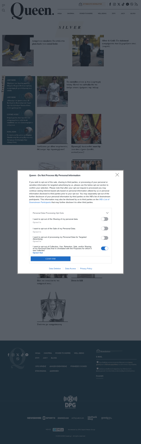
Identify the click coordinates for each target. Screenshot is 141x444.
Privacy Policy (86, 268)
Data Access (70, 268)
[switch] (104, 219)
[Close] (118, 175)
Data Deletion (55, 268)
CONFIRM (51, 259)
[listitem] (70, 212)
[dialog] (70, 222)
